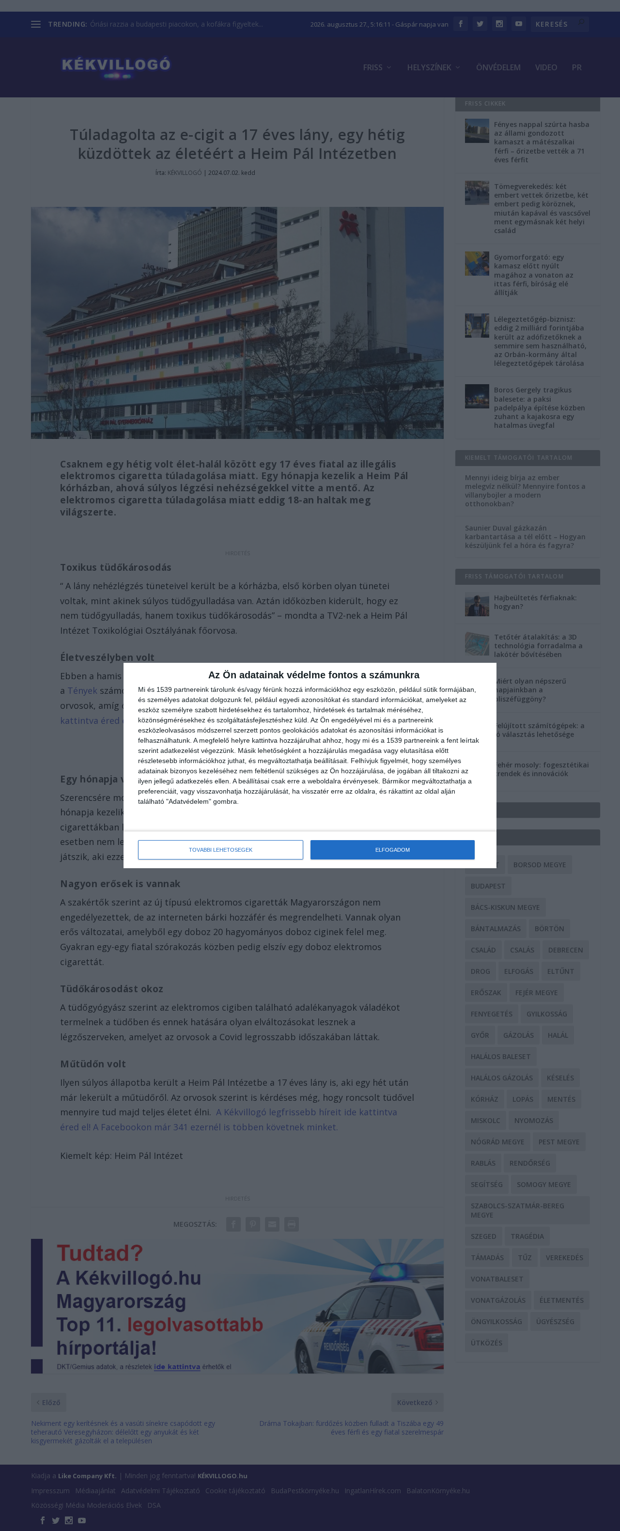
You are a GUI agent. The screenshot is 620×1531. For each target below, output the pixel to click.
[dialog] (310, 765)
